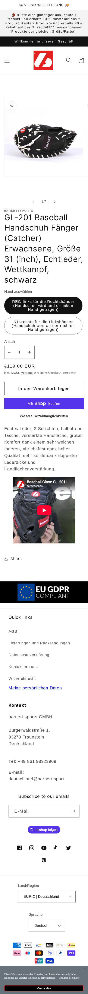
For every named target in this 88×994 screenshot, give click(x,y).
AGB (13, 631)
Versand (26, 372)
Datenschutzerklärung (29, 655)
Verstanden (44, 988)
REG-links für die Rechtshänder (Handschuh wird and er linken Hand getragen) (43, 305)
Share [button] (16, 559)
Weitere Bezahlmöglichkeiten (44, 416)
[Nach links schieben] (33, 201)
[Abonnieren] (73, 811)
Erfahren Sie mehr (69, 977)
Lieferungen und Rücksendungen (39, 643)
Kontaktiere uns (23, 667)
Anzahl (10, 342)
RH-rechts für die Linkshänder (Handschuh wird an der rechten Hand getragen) (43, 326)
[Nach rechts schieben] (55, 201)
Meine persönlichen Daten (35, 688)
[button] (7, 60)
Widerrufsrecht (22, 678)
